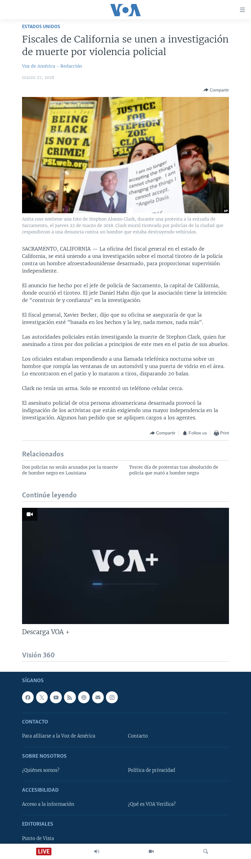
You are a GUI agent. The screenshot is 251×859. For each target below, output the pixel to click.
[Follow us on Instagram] (112, 697)
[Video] (151, 851)
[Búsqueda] (206, 851)
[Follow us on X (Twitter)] (42, 697)
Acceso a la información (48, 804)
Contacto (138, 736)
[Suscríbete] (98, 697)
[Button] (216, 90)
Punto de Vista (38, 838)
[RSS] (70, 697)
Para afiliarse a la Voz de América (58, 736)
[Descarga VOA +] (125, 566)
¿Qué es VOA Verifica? (152, 804)
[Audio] (97, 851)
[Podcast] (84, 697)
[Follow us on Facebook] (28, 697)
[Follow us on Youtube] (56, 697)
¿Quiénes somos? (40, 770)
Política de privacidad (151, 770)
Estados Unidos (41, 26)
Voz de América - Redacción (52, 66)
